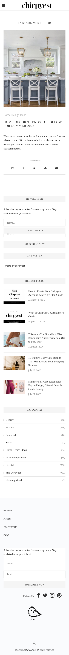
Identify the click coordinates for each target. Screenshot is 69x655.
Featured (35, 435)
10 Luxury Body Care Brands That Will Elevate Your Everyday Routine (46, 361)
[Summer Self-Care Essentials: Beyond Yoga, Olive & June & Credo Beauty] (14, 387)
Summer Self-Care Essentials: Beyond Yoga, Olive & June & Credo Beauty (45, 385)
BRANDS (8, 510)
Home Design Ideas (15, 115)
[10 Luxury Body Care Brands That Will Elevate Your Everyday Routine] (14, 363)
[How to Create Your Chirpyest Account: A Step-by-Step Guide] (14, 296)
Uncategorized (35, 480)
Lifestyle (35, 465)
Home (35, 442)
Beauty (35, 419)
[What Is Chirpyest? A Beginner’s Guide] (14, 318)
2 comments (34, 160)
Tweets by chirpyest (14, 265)
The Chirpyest (35, 472)
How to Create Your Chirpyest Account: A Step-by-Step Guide (45, 293)
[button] (34, 644)
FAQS (6, 535)
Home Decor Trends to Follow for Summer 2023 (33, 124)
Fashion (35, 427)
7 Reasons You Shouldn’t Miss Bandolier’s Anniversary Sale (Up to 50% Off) (46, 338)
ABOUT (7, 518)
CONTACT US (10, 527)
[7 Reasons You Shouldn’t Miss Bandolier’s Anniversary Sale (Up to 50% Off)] (14, 339)
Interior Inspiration (35, 457)
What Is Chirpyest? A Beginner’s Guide (46, 314)
